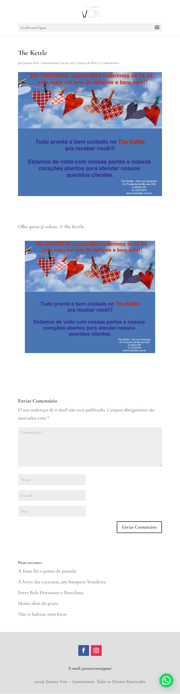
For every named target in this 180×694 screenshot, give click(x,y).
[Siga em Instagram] (96, 650)
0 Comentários (109, 63)
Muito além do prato (38, 603)
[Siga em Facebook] (83, 650)
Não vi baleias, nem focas (42, 614)
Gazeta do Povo (87, 63)
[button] (166, 680)
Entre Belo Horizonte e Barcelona (50, 592)
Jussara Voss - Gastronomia (41, 63)
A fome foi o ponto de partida (47, 571)
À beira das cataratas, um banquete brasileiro (62, 582)
